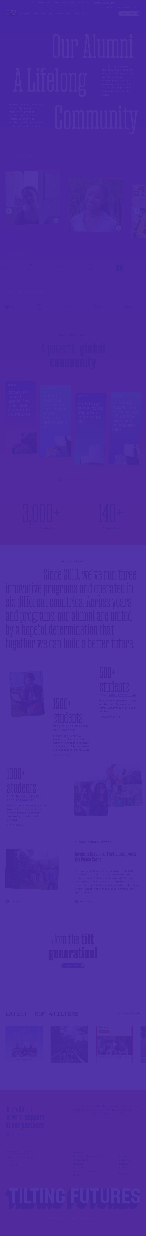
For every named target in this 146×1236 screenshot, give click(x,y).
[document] (73, 618)
